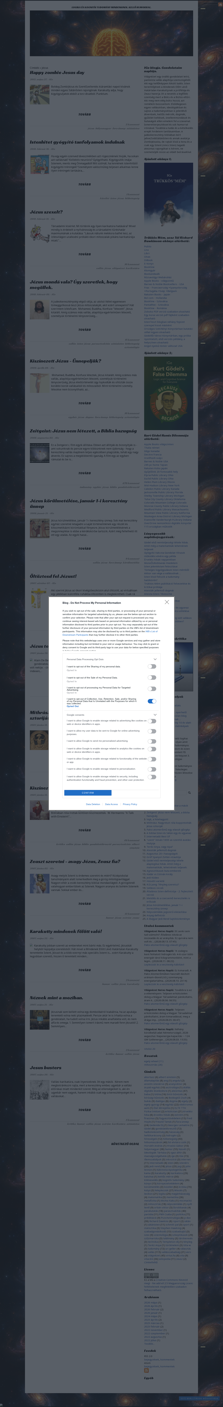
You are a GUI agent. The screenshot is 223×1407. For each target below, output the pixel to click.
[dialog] (111, 703)
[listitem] (111, 659)
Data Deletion (93, 804)
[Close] (168, 603)
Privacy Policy (130, 804)
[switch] (152, 666)
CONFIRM (88, 793)
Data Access (111, 804)
